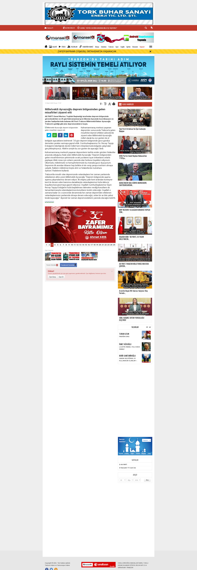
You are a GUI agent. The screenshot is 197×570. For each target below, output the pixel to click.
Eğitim (128, 46)
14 (83, 245)
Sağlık (122, 46)
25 (114, 245)
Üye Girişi (52, 277)
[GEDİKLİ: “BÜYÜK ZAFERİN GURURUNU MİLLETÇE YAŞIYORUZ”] (112, 93)
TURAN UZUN (124, 333)
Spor (117, 46)
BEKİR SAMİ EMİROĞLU (127, 355)
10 (72, 245)
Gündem (103, 46)
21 (103, 245)
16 (89, 245)
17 (92, 245)
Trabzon (111, 46)
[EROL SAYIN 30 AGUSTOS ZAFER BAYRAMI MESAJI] (80, 224)
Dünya (97, 46)
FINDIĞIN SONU (124, 336)
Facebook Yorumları (68, 265)
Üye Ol (61, 277)
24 (111, 245)
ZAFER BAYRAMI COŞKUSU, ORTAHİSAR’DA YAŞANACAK (87, 51)
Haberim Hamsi (88, 46)
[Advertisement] (135, 400)
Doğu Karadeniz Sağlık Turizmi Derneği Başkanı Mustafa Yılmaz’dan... (100, 30)
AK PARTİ (124, 464)
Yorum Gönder (51, 265)
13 (80, 245)
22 (106, 245)
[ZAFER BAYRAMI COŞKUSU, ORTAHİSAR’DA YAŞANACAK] (57, 93)
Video (63, 46)
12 (77, 245)
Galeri (54, 46)
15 (86, 245)
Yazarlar (74, 46)
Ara (147, 480)
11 (75, 245)
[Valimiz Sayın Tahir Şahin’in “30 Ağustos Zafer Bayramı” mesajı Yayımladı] (84, 93)
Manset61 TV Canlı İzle (128, 468)
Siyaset (142, 46)
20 (100, 245)
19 (97, 245)
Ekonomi (135, 46)
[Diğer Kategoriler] (151, 46)
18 (94, 245)
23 (108, 245)
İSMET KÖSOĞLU (125, 344)
